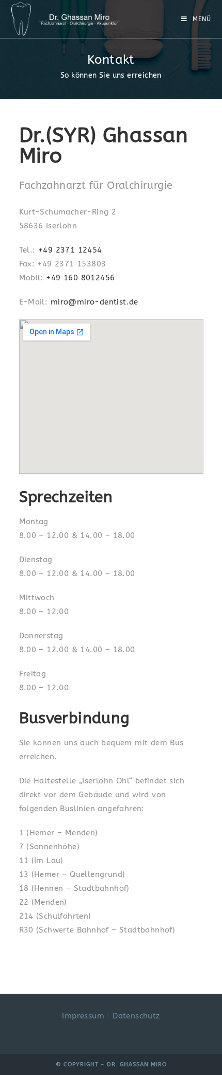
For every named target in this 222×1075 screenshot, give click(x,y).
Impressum (83, 1015)
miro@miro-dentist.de (94, 302)
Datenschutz (136, 1015)
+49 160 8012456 (80, 277)
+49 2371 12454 (70, 250)
